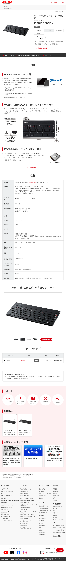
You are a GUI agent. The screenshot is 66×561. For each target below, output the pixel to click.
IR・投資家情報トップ (57, 506)
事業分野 (55, 493)
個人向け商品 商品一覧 (6, 520)
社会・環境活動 (56, 495)
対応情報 (41, 523)
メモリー (3, 497)
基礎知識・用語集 (42, 495)
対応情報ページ (32, 182)
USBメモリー (4, 498)
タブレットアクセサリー (6, 511)
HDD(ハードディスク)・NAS (7, 491)
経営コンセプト (56, 491)
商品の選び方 (42, 490)
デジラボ (41, 498)
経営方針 (55, 514)
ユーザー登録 (42, 532)
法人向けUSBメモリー (25, 502)
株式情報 (55, 517)
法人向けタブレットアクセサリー (27, 516)
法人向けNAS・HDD (24, 495)
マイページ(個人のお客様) (58, 525)
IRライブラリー (56, 510)
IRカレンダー (56, 512)
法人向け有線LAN (24, 491)
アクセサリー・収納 (5, 514)
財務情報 (55, 515)
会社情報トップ (56, 488)
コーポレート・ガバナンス (58, 519)
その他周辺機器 (4, 518)
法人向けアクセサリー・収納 (26, 520)
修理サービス (42, 525)
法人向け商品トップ (24, 488)
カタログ (41, 529)
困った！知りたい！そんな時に (45, 493)
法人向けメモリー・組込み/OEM (27, 500)
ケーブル (3, 504)
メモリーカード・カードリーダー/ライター (10, 500)
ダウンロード (42, 522)
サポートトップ (42, 518)
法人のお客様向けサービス (45, 510)
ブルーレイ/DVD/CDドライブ (7, 495)
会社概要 (55, 490)
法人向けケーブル (24, 509)
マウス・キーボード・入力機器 (7, 505)
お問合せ (41, 527)
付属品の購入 (42, 534)
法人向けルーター (24, 493)
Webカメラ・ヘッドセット (6, 507)
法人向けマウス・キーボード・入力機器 (28, 511)
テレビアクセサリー (5, 516)
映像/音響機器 (4, 502)
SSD (2, 493)
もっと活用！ (42, 491)
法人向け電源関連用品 (25, 518)
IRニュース (55, 508)
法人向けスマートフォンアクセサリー (28, 514)
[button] (46, 339)
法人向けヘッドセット (25, 513)
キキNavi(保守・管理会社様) (59, 532)
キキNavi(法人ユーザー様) (58, 530)
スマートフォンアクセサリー (7, 509)
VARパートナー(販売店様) (58, 529)
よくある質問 (42, 520)
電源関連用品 (4, 513)
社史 (54, 497)
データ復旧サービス (43, 512)
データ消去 (22, 527)
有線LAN (3, 490)
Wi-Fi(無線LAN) (4, 488)
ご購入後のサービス (43, 508)
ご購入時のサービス (43, 506)
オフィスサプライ (24, 523)
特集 (40, 497)
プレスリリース (56, 498)
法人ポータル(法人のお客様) (59, 527)
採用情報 (55, 500)
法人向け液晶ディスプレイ (26, 507)
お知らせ (41, 530)
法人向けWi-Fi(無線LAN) (25, 490)
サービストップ (42, 505)
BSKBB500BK (23, 360)
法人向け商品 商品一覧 (25, 529)
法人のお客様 (57, 536)
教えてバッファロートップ (45, 488)
